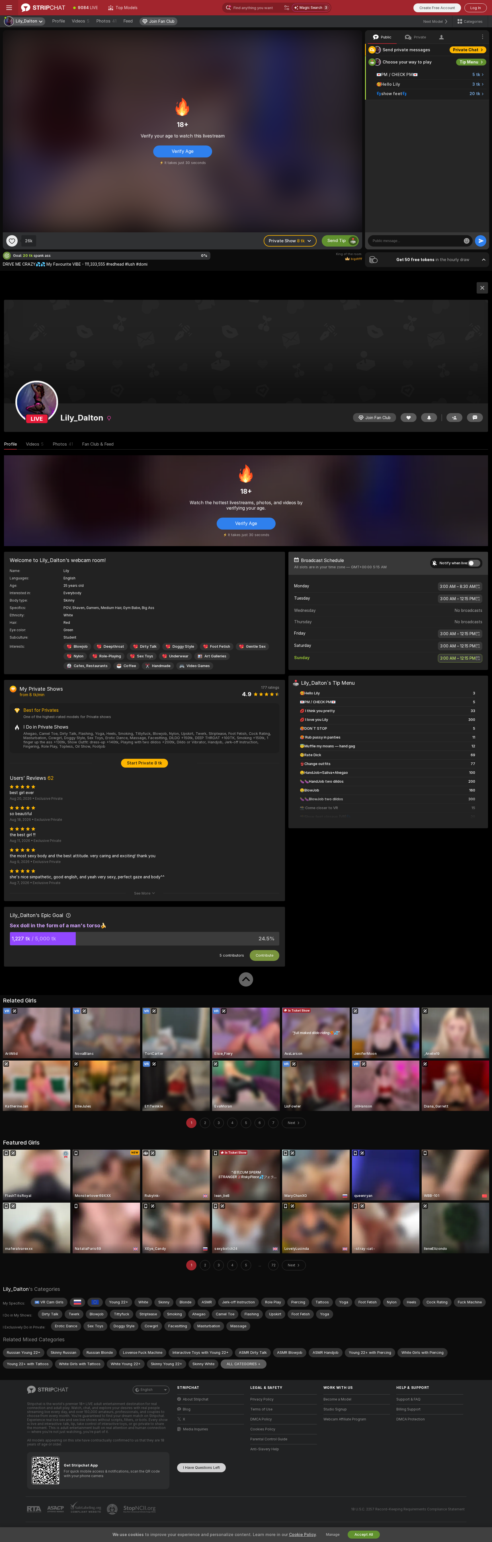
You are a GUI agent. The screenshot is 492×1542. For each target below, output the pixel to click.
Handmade (161, 666)
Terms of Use (261, 1409)
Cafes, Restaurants (91, 666)
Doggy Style (183, 646)
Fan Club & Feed (98, 444)
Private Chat (465, 50)
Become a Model (337, 1399)
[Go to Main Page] (43, 7)
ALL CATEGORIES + (244, 1364)
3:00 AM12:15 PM (457, 598)
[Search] (287, 8)
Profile (58, 21)
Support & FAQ (408, 1399)
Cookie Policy (302, 1534)
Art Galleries (215, 656)
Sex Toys (145, 656)
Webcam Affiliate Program (344, 1419)
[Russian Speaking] (77, 1302)
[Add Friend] (454, 417)
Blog (186, 1409)
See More (142, 893)
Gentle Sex (256, 646)
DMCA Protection (410, 1419)
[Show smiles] (466, 240)
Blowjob (81, 646)
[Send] (480, 241)
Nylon (78, 656)
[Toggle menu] (9, 7)
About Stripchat (195, 1399)
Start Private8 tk (144, 763)
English (147, 1390)
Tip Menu (469, 62)
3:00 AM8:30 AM (457, 586)
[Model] (482, 288)
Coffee (130, 666)
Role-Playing (110, 656)
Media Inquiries (195, 1429)
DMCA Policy (261, 1419)
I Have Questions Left (201, 1467)
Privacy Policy (262, 1399)
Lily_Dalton (16, 1289)
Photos (106, 21)
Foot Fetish (220, 646)
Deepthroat (114, 646)
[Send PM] (475, 417)
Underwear (178, 656)
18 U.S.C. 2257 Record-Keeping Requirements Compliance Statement (408, 1509)
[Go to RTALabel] (34, 1509)
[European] (95, 1302)
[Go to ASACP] (56, 1509)
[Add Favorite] (12, 241)
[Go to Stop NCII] (140, 1509)
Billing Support (408, 1409)
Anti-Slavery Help (264, 1449)
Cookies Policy (262, 1429)
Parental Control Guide (268, 1439)
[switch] (474, 563)
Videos (80, 21)
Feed (128, 21)
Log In (475, 8)
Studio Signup (335, 1409)
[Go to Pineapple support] (113, 1509)
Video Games (198, 666)
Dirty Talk (148, 646)
